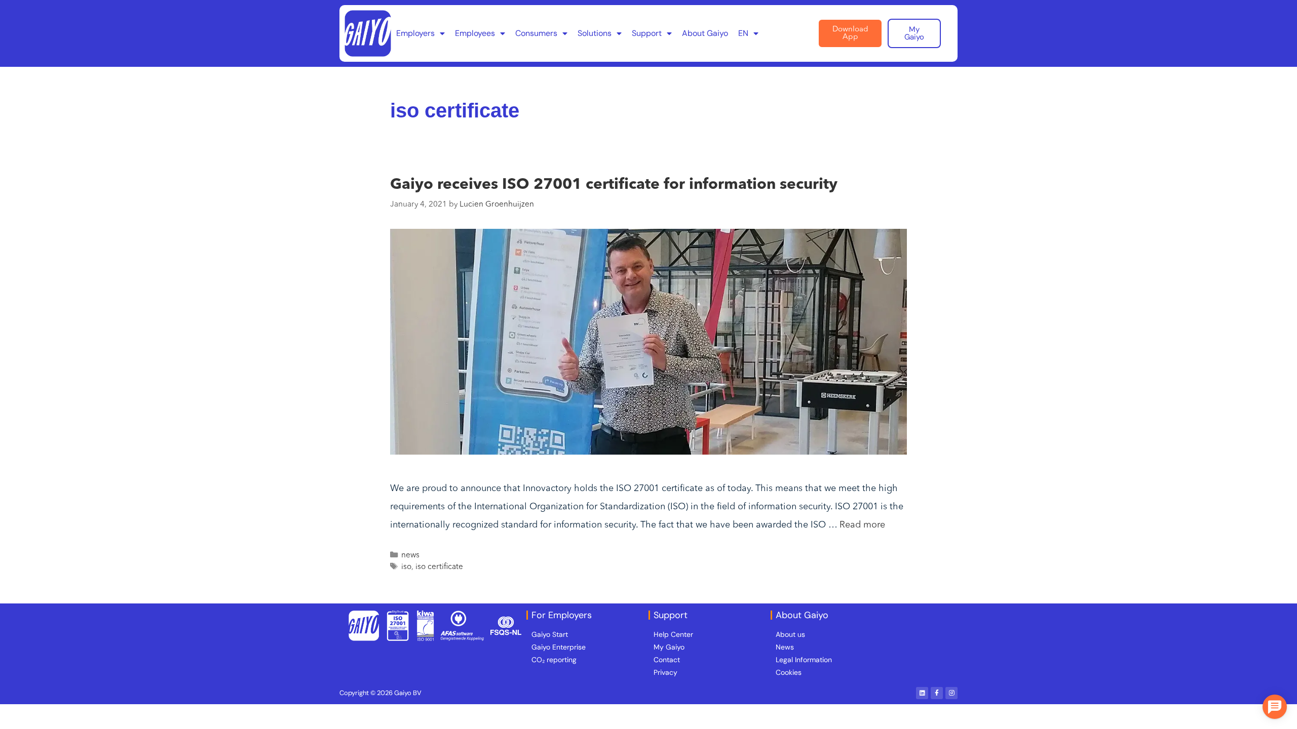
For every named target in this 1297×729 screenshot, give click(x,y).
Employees (475, 33)
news (410, 555)
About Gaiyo (705, 33)
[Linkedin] (922, 693)
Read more (862, 525)
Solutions (595, 33)
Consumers (536, 33)
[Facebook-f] (937, 693)
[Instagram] (951, 693)
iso (406, 567)
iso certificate (439, 567)
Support (647, 33)
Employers (415, 33)
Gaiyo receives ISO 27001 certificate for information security (613, 184)
